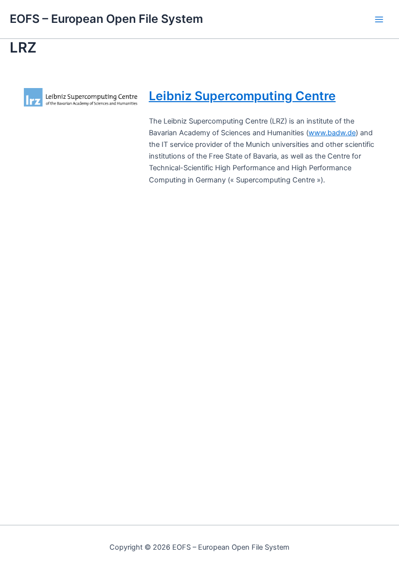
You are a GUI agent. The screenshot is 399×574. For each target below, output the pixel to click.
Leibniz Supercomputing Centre (242, 96)
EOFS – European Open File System (106, 19)
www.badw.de (332, 132)
